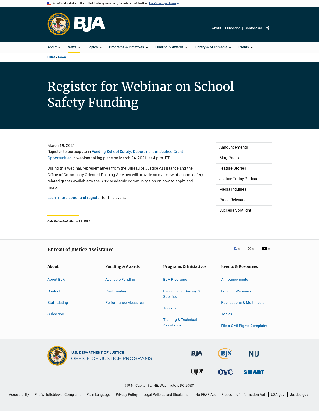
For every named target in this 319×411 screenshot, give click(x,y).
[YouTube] (267, 252)
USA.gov (277, 395)
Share (271, 31)
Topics (226, 314)
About (216, 28)
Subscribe (233, 28)
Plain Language (98, 395)
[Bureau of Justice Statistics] (225, 360)
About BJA (56, 279)
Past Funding (116, 291)
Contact (53, 291)
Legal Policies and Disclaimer (166, 395)
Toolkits (169, 308)
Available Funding (120, 279)
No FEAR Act (205, 395)
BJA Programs (175, 279)
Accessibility (19, 395)
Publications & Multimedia (243, 302)
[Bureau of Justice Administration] (196, 357)
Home (51, 57)
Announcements (234, 279)
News (62, 57)
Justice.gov (299, 395)
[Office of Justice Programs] (58, 24)
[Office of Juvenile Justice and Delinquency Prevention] (197, 376)
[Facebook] (239, 252)
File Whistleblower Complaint (58, 395)
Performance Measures (124, 302)
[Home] (90, 24)
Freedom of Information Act (243, 395)
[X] (253, 252)
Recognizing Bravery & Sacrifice (181, 294)
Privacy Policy (127, 395)
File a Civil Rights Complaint (244, 325)
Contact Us (253, 28)
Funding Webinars (236, 291)
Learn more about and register (74, 197)
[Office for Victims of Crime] (225, 375)
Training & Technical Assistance (180, 322)
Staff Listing (57, 302)
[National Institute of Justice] (254, 357)
